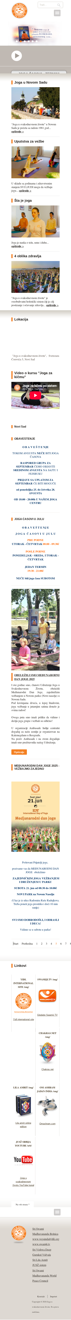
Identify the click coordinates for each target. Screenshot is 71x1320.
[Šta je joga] (35, 236)
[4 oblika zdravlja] (35, 292)
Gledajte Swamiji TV (47, 1015)
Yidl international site (23, 1019)
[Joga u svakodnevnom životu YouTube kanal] (23, 1172)
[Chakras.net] (47, 1063)
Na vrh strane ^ (22, 1204)
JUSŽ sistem (39, 1265)
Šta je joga (23, 200)
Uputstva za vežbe (29, 141)
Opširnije (19, 752)
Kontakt (41, 1296)
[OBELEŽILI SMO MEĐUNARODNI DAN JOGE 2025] (35, 669)
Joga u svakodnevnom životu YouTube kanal (23, 1181)
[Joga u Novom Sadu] (35, 118)
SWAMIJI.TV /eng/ (47, 979)
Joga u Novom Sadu (30, 82)
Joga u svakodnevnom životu (20, 12)
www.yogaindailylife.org (45, 1239)
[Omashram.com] (47, 1118)
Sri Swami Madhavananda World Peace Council (44, 1275)
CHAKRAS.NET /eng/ (47, 1035)
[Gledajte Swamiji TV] (47, 1009)
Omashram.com (47, 1123)
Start (15, 943)
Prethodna (27, 943)
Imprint (53, 1296)
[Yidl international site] (23, 1014)
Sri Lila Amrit (40, 1260)
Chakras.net (48, 1069)
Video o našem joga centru (18, 56)
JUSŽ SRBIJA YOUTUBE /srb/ (23, 1143)
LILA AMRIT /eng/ (23, 1087)
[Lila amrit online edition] (23, 1117)
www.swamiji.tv (41, 1244)
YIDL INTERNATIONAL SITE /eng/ (23, 983)
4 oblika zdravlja (27, 256)
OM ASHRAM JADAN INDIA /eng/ (47, 1089)
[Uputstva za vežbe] (35, 177)
